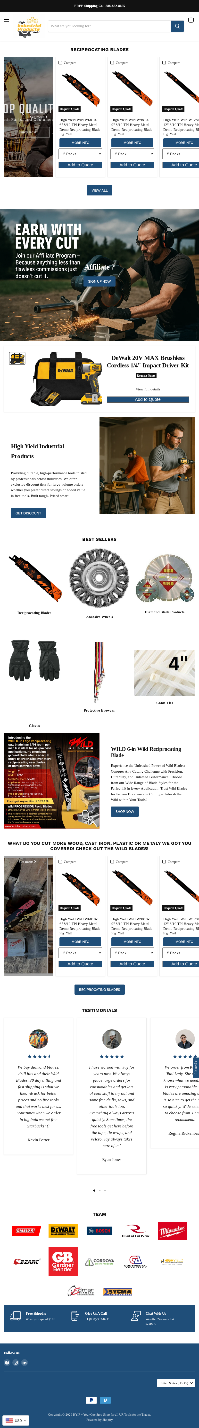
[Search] (177, 26)
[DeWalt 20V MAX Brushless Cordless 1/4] (17, 358)
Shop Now (125, 811)
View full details (148, 389)
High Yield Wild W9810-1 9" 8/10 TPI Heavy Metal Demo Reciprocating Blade (131, 124)
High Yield (65, 134)
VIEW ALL (99, 190)
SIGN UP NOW (99, 281)
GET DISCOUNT (28, 513)
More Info (80, 143)
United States (173, 1383)
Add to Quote (80, 165)
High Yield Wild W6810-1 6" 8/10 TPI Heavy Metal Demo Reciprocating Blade (79, 124)
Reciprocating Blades (99, 989)
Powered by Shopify (99, 1419)
